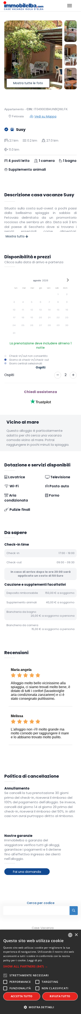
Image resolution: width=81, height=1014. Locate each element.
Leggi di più (34, 960)
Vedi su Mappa (45, 116)
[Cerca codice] (74, 910)
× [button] (76, 935)
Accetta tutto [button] (22, 996)
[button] (40, 966)
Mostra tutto (15, 236)
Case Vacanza (43, 928)
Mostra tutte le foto (28, 83)
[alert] (40, 972)
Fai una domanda (27, 871)
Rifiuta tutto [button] (60, 996)
